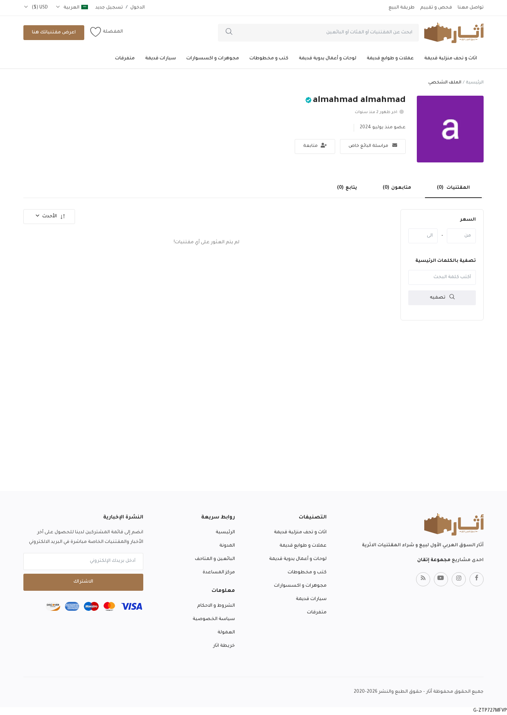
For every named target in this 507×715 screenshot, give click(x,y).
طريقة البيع (402, 7)
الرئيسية (475, 82)
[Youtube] (441, 579)
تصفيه (438, 297)
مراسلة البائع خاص (369, 146)
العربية (70, 7)
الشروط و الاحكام (216, 606)
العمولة (226, 632)
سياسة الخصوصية (214, 619)
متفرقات (125, 58)
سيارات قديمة (160, 58)
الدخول (137, 7)
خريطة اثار (224, 646)
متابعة (311, 146)
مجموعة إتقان (434, 560)
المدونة (227, 545)
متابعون (397, 188)
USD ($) (39, 7)
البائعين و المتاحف (215, 559)
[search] (229, 32)
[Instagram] (459, 579)
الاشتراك (83, 581)
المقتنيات (453, 188)
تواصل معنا (471, 7)
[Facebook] (477, 579)
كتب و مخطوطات (268, 58)
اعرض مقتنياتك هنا (54, 32)
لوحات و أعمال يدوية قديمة (327, 58)
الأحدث (49, 216)
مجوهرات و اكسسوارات (212, 58)
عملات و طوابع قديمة (390, 58)
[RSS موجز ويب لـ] (423, 579)
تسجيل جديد (109, 7)
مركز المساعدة (219, 572)
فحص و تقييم (436, 7)
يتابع (347, 188)
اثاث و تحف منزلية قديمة (450, 58)
